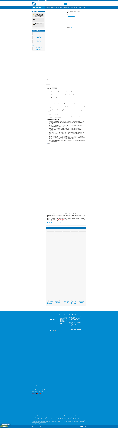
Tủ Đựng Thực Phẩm (66, 301)
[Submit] (65, 4)
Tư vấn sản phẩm (74, 7)
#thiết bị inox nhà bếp (66, 418)
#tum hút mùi (77, 418)
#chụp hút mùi (65, 417)
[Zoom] (47, 79)
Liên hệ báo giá (38, 33)
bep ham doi (76, 420)
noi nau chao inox (60, 421)
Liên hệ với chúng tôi (53, 317)
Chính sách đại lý (52, 320)
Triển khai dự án (66, 7)
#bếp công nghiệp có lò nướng (44, 415)
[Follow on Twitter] (82, 0)
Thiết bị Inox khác (62, 321)
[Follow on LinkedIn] (39, 393)
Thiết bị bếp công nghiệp (63, 317)
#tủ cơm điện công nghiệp (53, 420)
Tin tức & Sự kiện (59, 7)
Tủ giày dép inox (57, 301)
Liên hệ (79, 7)
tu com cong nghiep (76, 421)
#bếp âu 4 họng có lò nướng (69, 415)
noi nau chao (47, 421)
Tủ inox (48, 91)
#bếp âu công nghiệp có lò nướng (36, 417)
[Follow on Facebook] (80, 0)
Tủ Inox (79, 11)
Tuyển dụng (61, 326)
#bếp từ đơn (54, 415)
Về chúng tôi (53, 7)
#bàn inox (38, 415)
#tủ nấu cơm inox (66, 420)
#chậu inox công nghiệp (45, 417)
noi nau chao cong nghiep (53, 421)
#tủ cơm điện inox (60, 420)
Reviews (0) (55, 88)
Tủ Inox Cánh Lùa (81, 301)
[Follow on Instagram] (81, 0)
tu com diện (81, 421)
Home (68, 11)
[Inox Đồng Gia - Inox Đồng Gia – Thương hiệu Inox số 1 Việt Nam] (38, 3)
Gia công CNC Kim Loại (63, 316)
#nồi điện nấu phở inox (47, 418)
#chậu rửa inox (60, 417)
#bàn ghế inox (34, 415)
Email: (74, 318)
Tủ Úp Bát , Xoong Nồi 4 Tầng (74, 302)
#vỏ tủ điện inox (71, 420)
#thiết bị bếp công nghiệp (54, 418)
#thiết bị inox (60, 418)
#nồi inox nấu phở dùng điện (71, 417)
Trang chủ (48, 7)
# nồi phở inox (41, 418)
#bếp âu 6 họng (76, 415)
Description (49, 88)
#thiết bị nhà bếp (72, 418)
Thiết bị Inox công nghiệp (63, 318)
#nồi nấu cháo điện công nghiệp (80, 417)
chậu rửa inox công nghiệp (41, 421)
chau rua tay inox (34, 421)
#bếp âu (58, 415)
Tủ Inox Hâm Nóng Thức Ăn (50, 302)
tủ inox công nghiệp (78, 102)
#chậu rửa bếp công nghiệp (53, 417)
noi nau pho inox (70, 421)
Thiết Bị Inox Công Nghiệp (73, 11)
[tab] (49, 88)
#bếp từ (51, 415)
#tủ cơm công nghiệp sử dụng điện (36, 420)
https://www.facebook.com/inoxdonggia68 (54, 222)
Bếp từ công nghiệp (81, 420)
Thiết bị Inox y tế (62, 319)
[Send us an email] (83, 0)
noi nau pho (65, 421)
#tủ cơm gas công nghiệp (45, 420)
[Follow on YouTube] (40, 393)
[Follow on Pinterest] (37, 393)
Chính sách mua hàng (53, 321)
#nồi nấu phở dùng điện (35, 418)
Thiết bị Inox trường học (63, 320)
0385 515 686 (75, 319)
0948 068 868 (75, 325)
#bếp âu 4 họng (62, 415)
